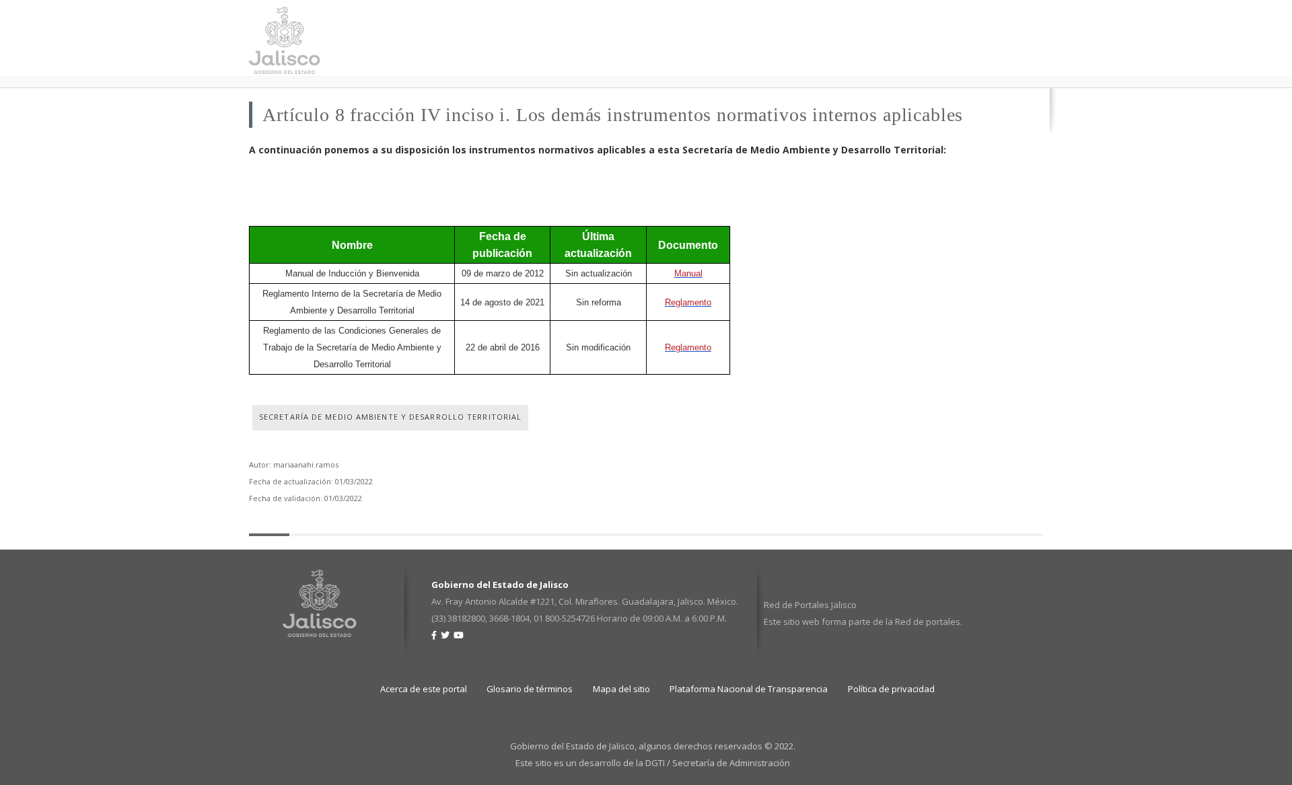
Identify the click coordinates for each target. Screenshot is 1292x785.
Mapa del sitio (621, 689)
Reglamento (688, 302)
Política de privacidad (891, 689)
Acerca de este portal (423, 689)
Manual (688, 273)
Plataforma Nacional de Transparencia (749, 689)
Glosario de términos (530, 689)
